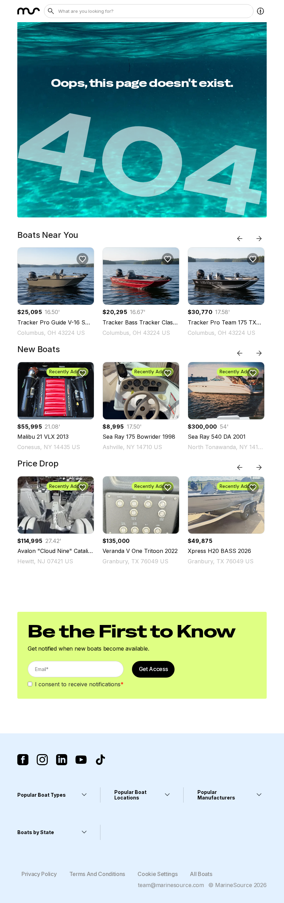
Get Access (153, 668)
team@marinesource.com (171, 885)
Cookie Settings (157, 873)
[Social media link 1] (22, 759)
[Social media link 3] (61, 759)
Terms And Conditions (97, 873)
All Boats (201, 873)
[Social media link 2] (42, 759)
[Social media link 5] (100, 759)
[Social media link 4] (81, 759)
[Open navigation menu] (260, 11)
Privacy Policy (39, 873)
